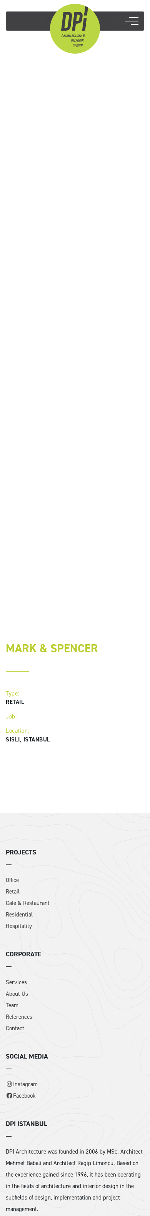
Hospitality (19, 926)
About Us (17, 994)
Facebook (24, 1096)
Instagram (25, 1084)
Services (16, 982)
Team (12, 1005)
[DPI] (75, 28)
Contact (15, 1028)
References (19, 1017)
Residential (19, 914)
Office (12, 880)
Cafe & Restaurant (28, 903)
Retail (13, 891)
